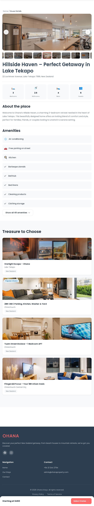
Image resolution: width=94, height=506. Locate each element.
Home (5, 11)
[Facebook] (4, 452)
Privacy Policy (38, 494)
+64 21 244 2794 (51, 467)
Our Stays (6, 472)
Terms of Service (54, 494)
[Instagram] (11, 452)
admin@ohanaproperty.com (56, 472)
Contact (6, 477)
